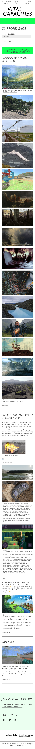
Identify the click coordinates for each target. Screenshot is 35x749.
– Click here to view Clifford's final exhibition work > (17, 51)
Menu (17, 21)
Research (5, 36)
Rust (4, 578)
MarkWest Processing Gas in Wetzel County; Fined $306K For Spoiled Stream (17, 91)
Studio (4, 39)
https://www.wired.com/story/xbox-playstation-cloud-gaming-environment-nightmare (16, 520)
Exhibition (6, 41)
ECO (3, 615)
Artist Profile (8, 34)
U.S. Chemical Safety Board (10, 455)
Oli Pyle (22, 745)
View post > (6, 405)
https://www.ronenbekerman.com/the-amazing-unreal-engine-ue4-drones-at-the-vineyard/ (18, 400)
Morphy (5, 550)
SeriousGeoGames (7, 462)
